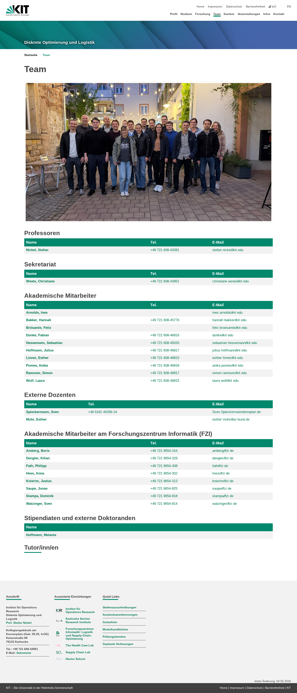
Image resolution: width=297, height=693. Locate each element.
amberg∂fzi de (223, 451)
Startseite (30, 55)
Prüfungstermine (114, 636)
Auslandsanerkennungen (120, 614)
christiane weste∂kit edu (230, 281)
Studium (186, 14)
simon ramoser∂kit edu (229, 373)
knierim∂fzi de (222, 481)
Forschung (202, 14)
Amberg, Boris (38, 451)
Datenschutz (234, 6)
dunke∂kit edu (222, 335)
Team (217, 14)
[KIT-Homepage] (17, 10)
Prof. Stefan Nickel (19, 622)
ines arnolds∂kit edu (227, 312)
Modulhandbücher (115, 629)
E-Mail (218, 242)
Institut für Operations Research (80, 610)
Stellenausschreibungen (119, 607)
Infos (266, 14)
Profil (173, 14)
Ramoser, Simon (39, 373)
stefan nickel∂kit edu (227, 250)
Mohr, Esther (36, 419)
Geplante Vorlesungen (118, 644)
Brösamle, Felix (38, 328)
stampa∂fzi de (222, 496)
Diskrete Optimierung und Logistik (59, 42)
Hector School (75, 658)
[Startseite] (290, 14)
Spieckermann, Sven (42, 412)
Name (31, 242)
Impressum (215, 6)
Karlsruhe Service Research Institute (78, 620)
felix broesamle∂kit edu (229, 328)
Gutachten (110, 622)
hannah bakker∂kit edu (229, 320)
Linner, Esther (37, 358)
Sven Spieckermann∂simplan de (236, 412)
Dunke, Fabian (37, 335)
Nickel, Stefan (37, 250)
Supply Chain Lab (78, 652)
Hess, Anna (35, 473)
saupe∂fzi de (221, 488)
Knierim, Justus (39, 481)
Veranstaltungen (249, 14)
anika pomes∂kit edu (227, 365)
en (289, 6)
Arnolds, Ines (36, 312)
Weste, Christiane (40, 281)
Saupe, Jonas (36, 488)
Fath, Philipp (36, 466)
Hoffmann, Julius (40, 350)
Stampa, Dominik (40, 496)
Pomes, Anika (37, 365)
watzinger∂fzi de (224, 504)
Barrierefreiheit (255, 6)
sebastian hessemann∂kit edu (234, 343)
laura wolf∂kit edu (225, 381)
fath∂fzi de (220, 466)
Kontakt (278, 14)
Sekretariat (23, 652)
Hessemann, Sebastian (44, 343)
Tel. (153, 242)
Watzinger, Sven (39, 504)
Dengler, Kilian (38, 458)
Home (200, 6)
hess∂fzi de (221, 473)
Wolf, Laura (35, 381)
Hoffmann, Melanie (41, 535)
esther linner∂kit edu (227, 358)
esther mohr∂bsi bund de (231, 419)
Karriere (229, 14)
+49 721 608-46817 (164, 350)
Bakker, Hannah (38, 320)
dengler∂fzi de (222, 458)
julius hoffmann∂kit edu (229, 350)
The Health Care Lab (80, 645)
